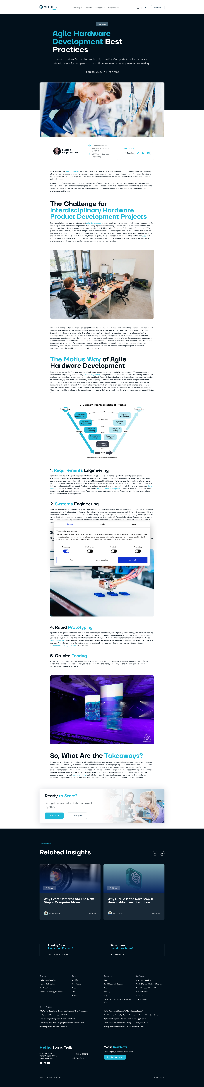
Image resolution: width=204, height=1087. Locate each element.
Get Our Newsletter (115, 1057)
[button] (77, 8)
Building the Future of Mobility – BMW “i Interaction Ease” (124, 1027)
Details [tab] (102, 524)
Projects (88, 8)
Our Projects (77, 815)
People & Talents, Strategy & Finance (149, 984)
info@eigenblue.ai (78, 1058)
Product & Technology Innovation (51, 992)
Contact (157, 8)
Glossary (107, 992)
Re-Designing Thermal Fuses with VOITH (54, 1015)
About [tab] (134, 524)
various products (79, 775)
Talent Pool (139, 996)
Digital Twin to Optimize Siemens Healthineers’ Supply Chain (125, 1019)
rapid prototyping (57, 640)
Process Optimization (47, 984)
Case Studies (76, 984)
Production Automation (47, 980)
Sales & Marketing (142, 992)
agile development (93, 223)
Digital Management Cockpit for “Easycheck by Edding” (123, 1011)
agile (144, 236)
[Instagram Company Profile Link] (44, 1063)
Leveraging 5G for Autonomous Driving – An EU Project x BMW (126, 1023)
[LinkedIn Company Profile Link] (41, 1063)
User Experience (45, 988)
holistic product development (108, 488)
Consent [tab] (70, 524)
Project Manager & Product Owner (148, 988)
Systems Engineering (92, 375)
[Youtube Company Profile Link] (48, 1063)
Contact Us (54, 815)
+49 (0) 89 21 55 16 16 (80, 1054)
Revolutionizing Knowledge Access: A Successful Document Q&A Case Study (131, 1015)
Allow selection (102, 560)
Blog (105, 980)
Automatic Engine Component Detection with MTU (57, 1019)
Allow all (132, 560)
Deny (71, 560)
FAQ (105, 996)
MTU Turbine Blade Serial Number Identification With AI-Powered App (64, 1011)
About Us (75, 980)
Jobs (73, 992)
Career (74, 988)
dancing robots (72, 171)
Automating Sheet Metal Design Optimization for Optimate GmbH (62, 1023)
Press (106, 988)
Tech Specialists (141, 1000)
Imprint (42, 1077)
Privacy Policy (52, 1077)
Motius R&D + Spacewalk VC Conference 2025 (118, 1001)
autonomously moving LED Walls (63, 645)
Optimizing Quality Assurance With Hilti (53, 1027)
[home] (48, 7)
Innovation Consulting (143, 980)
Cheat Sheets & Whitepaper (113, 984)
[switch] (90, 551)
